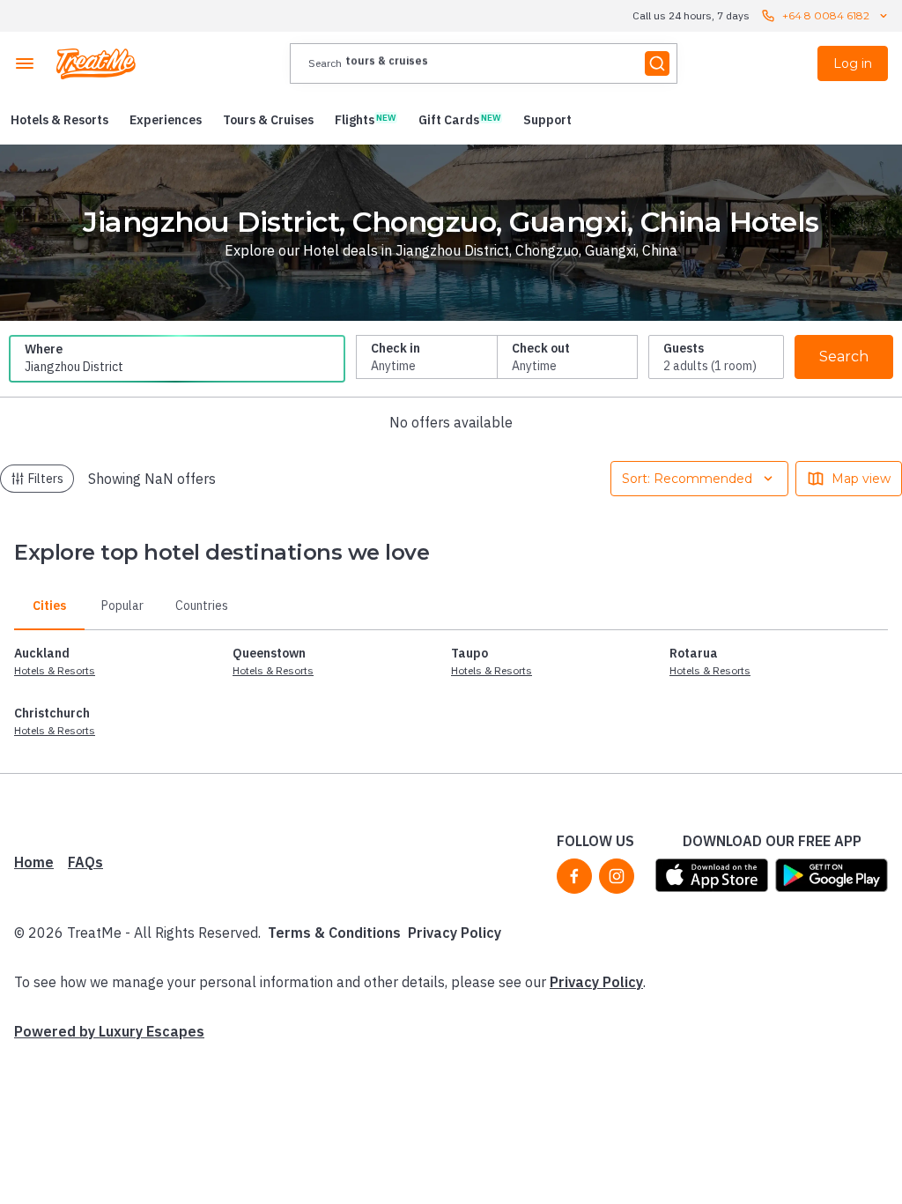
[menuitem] (59, 120)
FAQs (85, 862)
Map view (861, 479)
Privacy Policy (454, 932)
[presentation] (483, 63)
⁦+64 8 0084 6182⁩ (825, 15)
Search (844, 356)
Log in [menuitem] (852, 63)
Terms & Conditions (334, 932)
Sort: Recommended (687, 479)
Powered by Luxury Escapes (109, 1031)
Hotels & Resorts (54, 670)
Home (34, 862)
